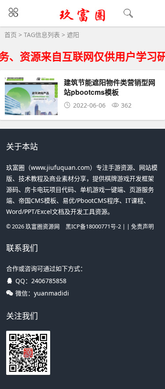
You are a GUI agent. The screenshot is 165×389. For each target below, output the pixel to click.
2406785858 (48, 281)
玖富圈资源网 (43, 226)
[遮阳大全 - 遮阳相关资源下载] (82, 20)
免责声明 (142, 226)
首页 (10, 34)
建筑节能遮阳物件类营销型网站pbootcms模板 (109, 87)
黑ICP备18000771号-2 (93, 226)
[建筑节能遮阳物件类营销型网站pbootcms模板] (31, 112)
